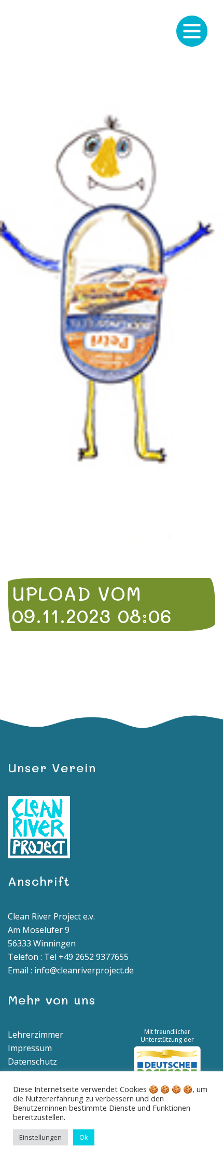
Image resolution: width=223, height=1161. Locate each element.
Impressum (30, 1048)
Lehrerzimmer (35, 1034)
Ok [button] (83, 1137)
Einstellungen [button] (40, 1137)
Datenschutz (32, 1061)
